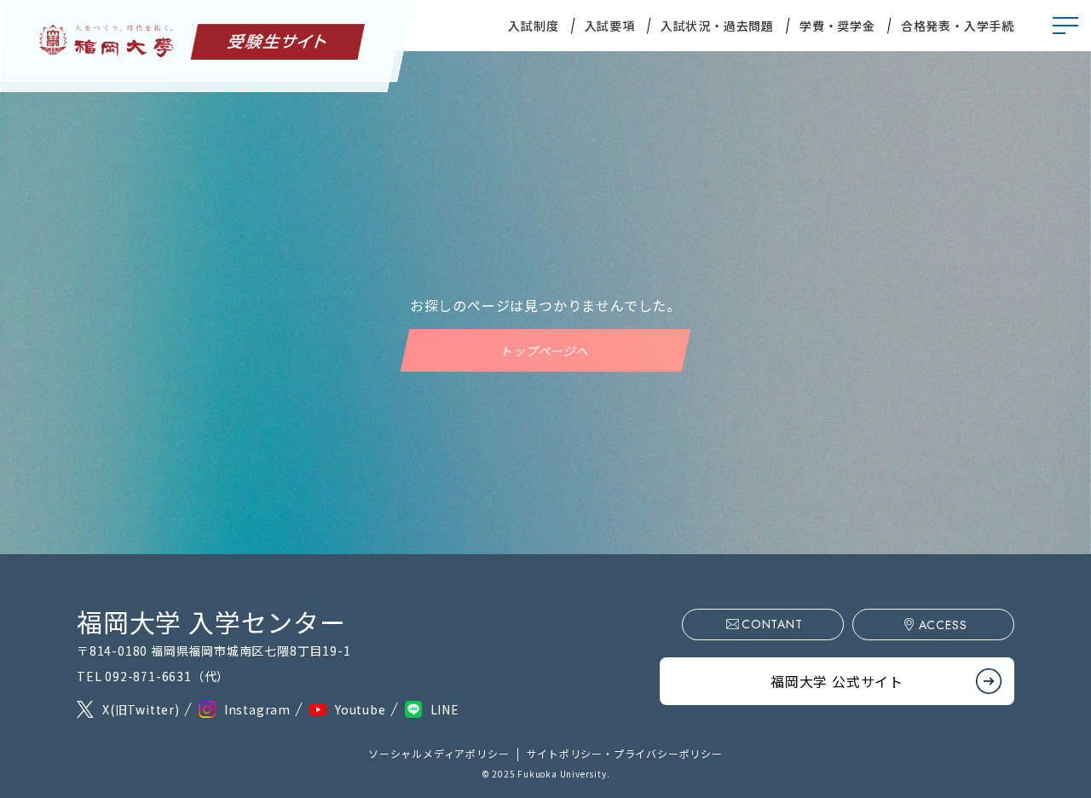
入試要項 (610, 25)
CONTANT (772, 624)
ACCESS (943, 624)
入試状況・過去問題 (717, 25)
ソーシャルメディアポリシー (438, 753)
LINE (444, 709)
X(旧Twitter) (141, 709)
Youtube (360, 709)
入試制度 (533, 25)
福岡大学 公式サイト (837, 681)
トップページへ (545, 350)
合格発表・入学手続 (957, 25)
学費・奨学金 (837, 25)
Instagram (257, 709)
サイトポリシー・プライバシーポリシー (625, 753)
